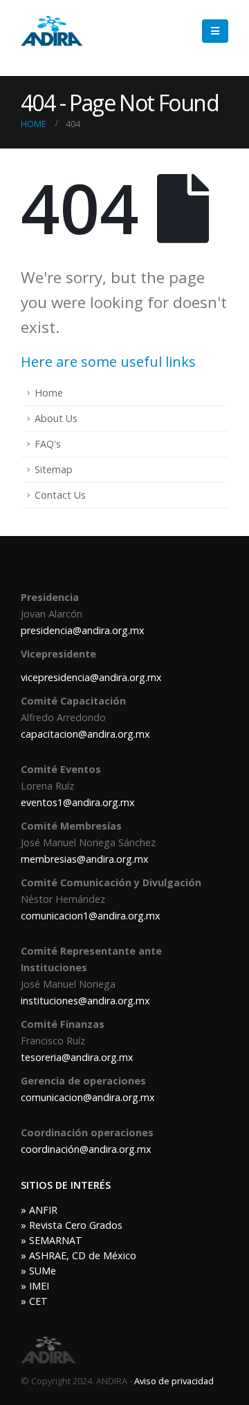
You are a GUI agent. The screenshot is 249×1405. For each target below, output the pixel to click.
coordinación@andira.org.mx (86, 1149)
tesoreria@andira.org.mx (77, 1057)
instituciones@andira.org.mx (85, 1000)
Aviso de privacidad (174, 1381)
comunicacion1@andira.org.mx (90, 915)
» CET (34, 1301)
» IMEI (35, 1285)
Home (49, 392)
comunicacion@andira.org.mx (88, 1097)
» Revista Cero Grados (71, 1225)
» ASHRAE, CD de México (78, 1255)
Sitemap (54, 469)
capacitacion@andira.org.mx (85, 733)
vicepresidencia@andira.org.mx (91, 677)
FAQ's (48, 443)
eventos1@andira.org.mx (78, 802)
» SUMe (38, 1270)
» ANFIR (39, 1209)
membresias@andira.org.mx (85, 859)
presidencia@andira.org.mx (83, 630)
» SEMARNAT (51, 1240)
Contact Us (60, 494)
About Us (56, 418)
